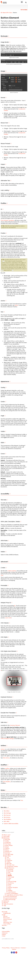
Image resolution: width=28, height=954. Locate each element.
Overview (7, 853)
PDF (9, 880)
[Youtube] (16, 952)
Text (9, 872)
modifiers (7, 768)
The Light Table (9, 854)
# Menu (4, 934)
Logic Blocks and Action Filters (14, 895)
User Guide (6, 836)
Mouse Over (6, 917)
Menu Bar (7, 839)
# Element (4, 933)
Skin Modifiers (7, 781)
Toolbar (7, 841)
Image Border (7, 913)
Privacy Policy (5, 948)
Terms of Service (15, 948)
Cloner (9, 884)
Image (9, 874)
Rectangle (10, 871)
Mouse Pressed (7, 919)
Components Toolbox (12, 866)
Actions (3, 749)
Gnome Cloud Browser (11, 896)
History (7, 850)
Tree (2, 575)
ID (14, 605)
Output (7, 847)
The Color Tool (10, 865)
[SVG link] (4, 2)
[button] (22, 2)
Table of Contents (8, 904)
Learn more (8, 617)
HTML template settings (7, 738)
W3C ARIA (6, 821)
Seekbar (10, 890)
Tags (5, 905)
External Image (12, 881)
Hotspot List (8, 851)
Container (10, 869)
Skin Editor (6, 811)
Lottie (9, 878)
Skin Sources (7, 815)
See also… (4, 925)
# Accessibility (6, 931)
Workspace (6, 838)
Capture (7, 848)
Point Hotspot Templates (7, 220)
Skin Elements (10, 868)
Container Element (15, 725)
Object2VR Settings (10, 899)
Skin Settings (7, 813)
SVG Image (11, 877)
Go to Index (24, 9)
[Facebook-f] (12, 952)
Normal (5, 916)
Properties (8, 842)
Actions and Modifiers (12, 893)
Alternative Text (7, 922)
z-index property (11, 570)
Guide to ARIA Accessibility (11, 823)
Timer (9, 886)
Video (9, 889)
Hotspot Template (13, 887)
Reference (6, 901)
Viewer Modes (9, 845)
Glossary (6, 902)
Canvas (8, 859)
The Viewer (8, 844)
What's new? (7, 835)
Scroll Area (11, 883)
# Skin (3, 936)
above (16, 305)
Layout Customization (11, 898)
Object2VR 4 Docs (7, 12)
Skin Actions (6, 758)
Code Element (12, 892)
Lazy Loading (6, 923)
